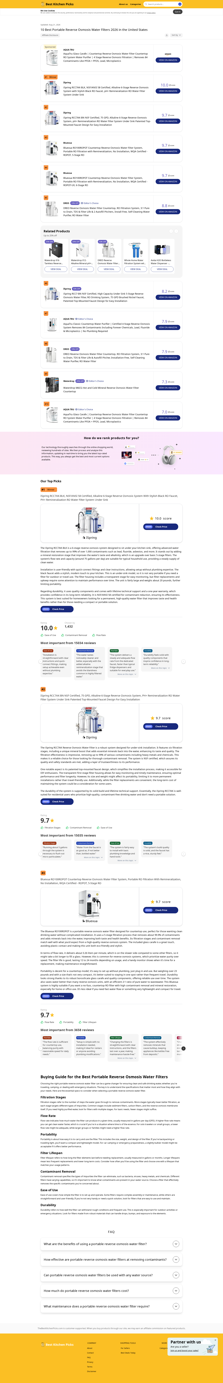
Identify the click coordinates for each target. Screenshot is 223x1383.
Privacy (90, 1362)
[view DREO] (52, 209)
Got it (177, 11)
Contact (90, 1353)
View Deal (56, 269)
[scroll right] (183, 661)
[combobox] (162, 4)
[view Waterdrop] (56, 250)
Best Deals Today (128, 1353)
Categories (135, 4)
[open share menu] (167, 35)
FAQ (89, 1357)
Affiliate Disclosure (50, 35)
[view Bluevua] (52, 148)
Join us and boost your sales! (184, 1350)
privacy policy (151, 13)
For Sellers (125, 1348)
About (89, 1348)
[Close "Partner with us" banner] (215, 1340)
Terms (89, 1366)
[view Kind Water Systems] (136, 250)
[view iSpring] (52, 88)
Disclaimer (91, 1371)
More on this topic (125, 674)
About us (123, 4)
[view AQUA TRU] (52, 58)
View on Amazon (168, 60)
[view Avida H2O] (162, 250)
